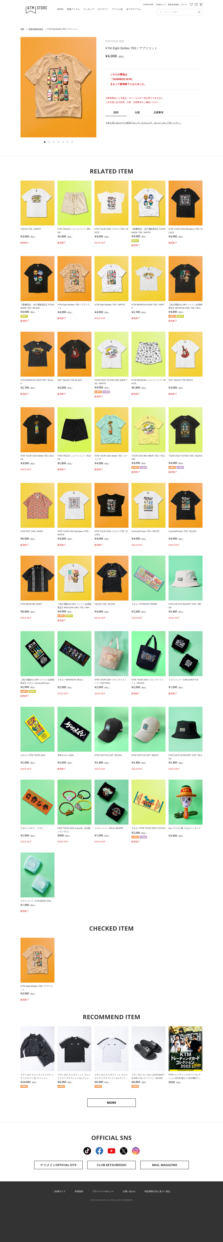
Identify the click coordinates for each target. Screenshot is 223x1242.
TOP (22, 29)
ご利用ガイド (160, 4)
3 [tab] (54, 142)
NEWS (60, 9)
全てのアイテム (133, 9)
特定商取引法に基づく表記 (157, 1191)
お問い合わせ (196, 4)
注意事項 (158, 112)
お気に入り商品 (191, 4)
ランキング (88, 9)
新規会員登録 (173, 4)
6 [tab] (67, 142)
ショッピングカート (201, 4)
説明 (116, 112)
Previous (28, 87)
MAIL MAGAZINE (164, 1165)
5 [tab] (63, 142)
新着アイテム (73, 9)
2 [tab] (49, 142)
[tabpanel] (58, 87)
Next (88, 87)
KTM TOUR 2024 (36, 29)
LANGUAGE (148, 4)
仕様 (137, 112)
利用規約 (79, 1191)
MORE (111, 1103)
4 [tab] (58, 142)
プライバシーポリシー (103, 1191)
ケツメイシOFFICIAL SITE (58, 1165)
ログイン (184, 4)
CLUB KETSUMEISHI (111, 1165)
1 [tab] (45, 142)
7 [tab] (72, 142)
